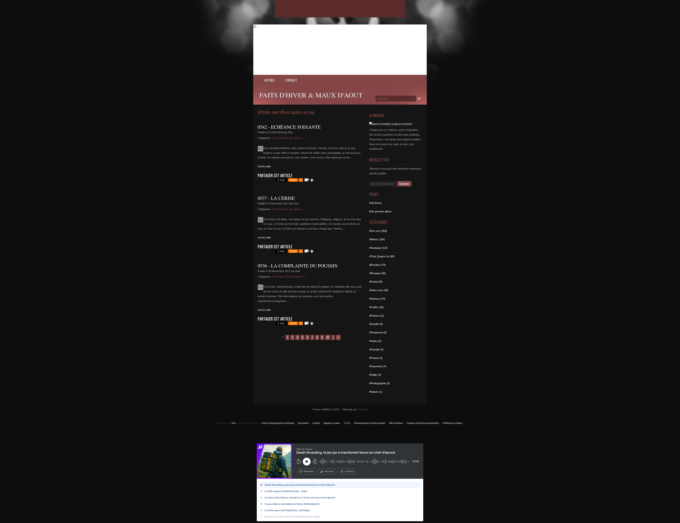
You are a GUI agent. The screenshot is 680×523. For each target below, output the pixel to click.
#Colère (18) (376, 307)
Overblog (362, 409)
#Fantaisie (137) (378, 247)
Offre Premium (396, 423)
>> (338, 337)
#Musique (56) (377, 273)
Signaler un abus (332, 423)
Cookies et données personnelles (423, 423)
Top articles (303, 423)
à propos (349, 471)
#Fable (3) (375, 374)
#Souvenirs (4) (377, 366)
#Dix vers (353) (378, 230)
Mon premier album (380, 211)
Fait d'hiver (375, 202)
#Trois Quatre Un (282, 137)
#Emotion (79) (377, 264)
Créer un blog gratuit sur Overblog (277, 423)
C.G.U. (347, 423)
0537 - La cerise (276, 198)
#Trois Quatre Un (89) (381, 256)
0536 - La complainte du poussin (298, 265)
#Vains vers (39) (378, 290)
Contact (291, 80)
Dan (234, 423)
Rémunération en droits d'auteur (369, 423)
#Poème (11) (376, 315)
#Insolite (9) (376, 323)
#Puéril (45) (375, 281)
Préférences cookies (452, 423)
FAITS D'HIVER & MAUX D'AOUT (310, 94)
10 (327, 337)
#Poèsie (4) (375, 357)
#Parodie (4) (376, 349)
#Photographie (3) (379, 383)
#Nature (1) (375, 391)
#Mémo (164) (377, 239)
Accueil (269, 80)
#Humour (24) (377, 298)
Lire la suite (264, 166)
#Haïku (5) (375, 340)
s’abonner (308, 471)
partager (329, 471)
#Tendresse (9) (378, 332)
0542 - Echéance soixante (289, 127)
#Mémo (298, 137)
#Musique (278, 276)
